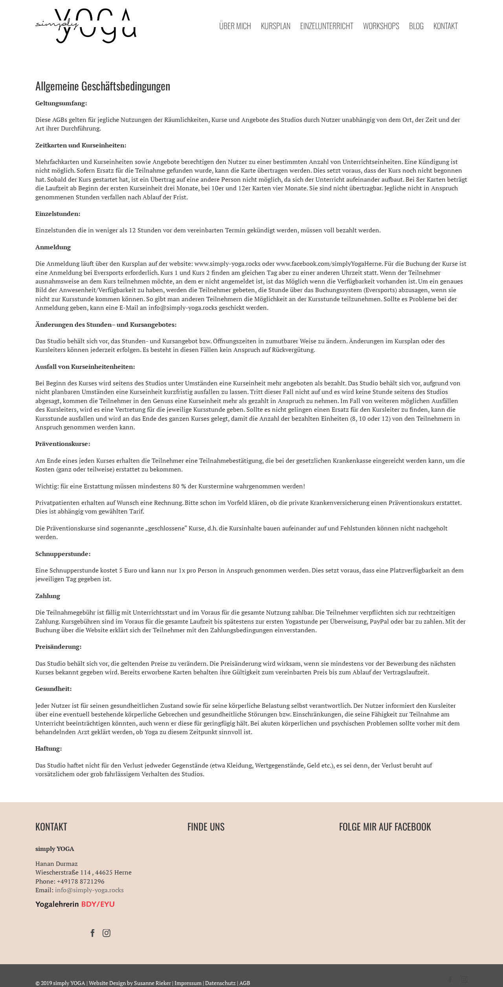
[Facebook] (93, 933)
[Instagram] (106, 933)
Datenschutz (220, 983)
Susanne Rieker (152, 983)
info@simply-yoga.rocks (89, 890)
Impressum (188, 983)
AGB (244, 983)
